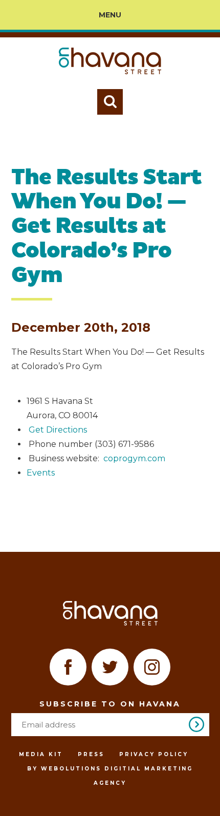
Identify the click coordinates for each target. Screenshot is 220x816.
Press (91, 754)
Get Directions (58, 430)
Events (41, 473)
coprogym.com (134, 458)
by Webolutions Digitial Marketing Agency (110, 775)
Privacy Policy (153, 754)
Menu (110, 14)
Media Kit (41, 754)
